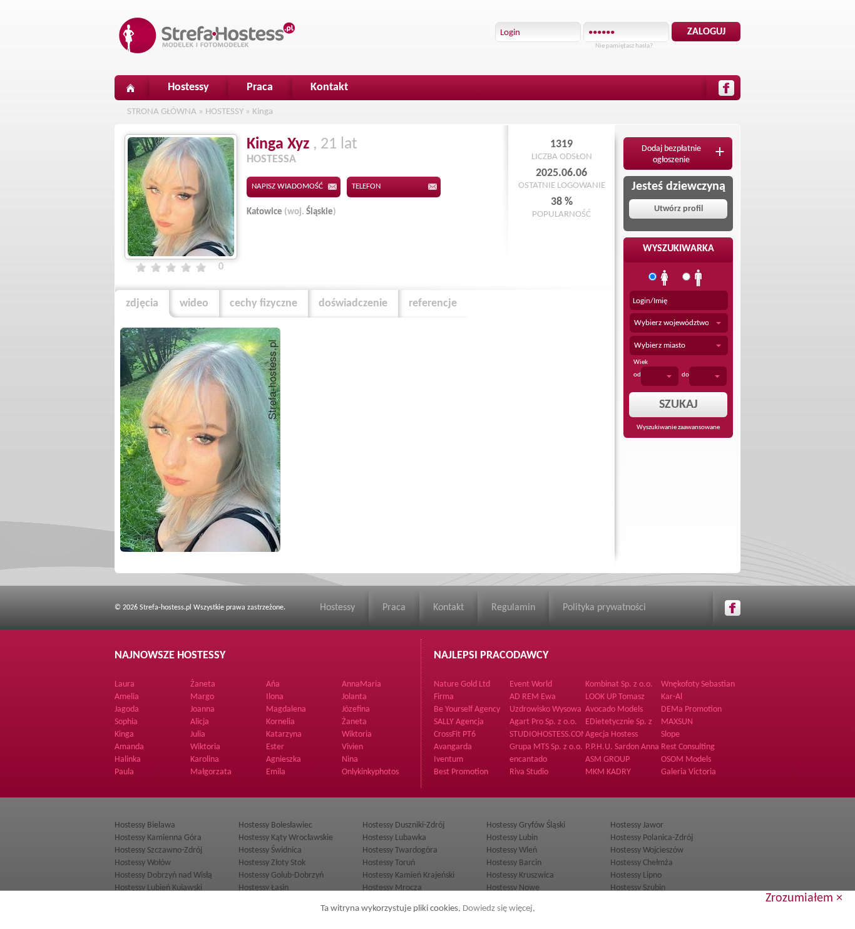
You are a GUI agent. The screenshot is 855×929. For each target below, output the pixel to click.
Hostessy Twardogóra (400, 850)
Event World (530, 684)
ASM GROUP (607, 759)
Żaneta (202, 684)
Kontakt (329, 87)
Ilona (275, 697)
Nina (350, 759)
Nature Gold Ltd (462, 684)
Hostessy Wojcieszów (646, 850)
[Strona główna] (130, 87)
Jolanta (354, 697)
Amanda (129, 747)
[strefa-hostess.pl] (207, 35)
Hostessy (188, 87)
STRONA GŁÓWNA (162, 112)
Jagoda (127, 709)
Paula (124, 772)
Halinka (128, 759)
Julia (197, 734)
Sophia (126, 722)
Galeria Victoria (688, 772)
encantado (528, 759)
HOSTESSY (224, 112)
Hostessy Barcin (513, 863)
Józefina (356, 709)
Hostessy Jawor (636, 825)
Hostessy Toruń (388, 863)
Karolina (204, 759)
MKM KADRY (608, 772)
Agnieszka (283, 759)
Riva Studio (528, 772)
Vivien (352, 747)
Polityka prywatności (604, 608)
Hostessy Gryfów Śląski (525, 825)
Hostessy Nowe (513, 888)
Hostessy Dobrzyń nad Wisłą (163, 875)
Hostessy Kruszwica (520, 875)
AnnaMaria (361, 684)
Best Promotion (461, 772)
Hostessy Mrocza (392, 888)
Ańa (273, 684)
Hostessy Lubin (512, 838)
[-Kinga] (200, 440)
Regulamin (513, 608)
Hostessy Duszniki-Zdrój (403, 825)
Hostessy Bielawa (145, 825)
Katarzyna (284, 734)
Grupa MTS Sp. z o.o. (546, 747)
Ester (275, 747)
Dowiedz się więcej (498, 908)
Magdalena (286, 709)
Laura (125, 684)
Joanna (202, 709)
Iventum (448, 759)
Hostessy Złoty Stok (271, 863)
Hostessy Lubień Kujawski (158, 888)
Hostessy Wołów (143, 863)
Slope (670, 734)
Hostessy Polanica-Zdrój (651, 838)
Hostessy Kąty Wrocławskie (285, 838)
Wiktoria (357, 734)
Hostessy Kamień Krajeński (408, 875)
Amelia (127, 697)
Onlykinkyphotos (370, 772)
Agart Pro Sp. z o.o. (543, 722)
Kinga (262, 112)
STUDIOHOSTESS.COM (548, 734)
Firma (444, 697)
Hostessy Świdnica (270, 850)
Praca (260, 87)
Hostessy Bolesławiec (275, 825)
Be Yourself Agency (467, 709)
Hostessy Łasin (263, 888)
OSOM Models (686, 759)
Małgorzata (211, 772)
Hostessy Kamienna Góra (158, 838)
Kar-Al (671, 697)
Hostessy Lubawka (394, 838)
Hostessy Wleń (511, 850)
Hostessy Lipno (636, 875)
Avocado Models (614, 709)
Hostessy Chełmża (641, 863)
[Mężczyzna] (699, 278)
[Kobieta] (665, 278)
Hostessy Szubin (637, 888)
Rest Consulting (688, 747)
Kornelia (280, 722)
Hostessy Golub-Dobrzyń (281, 875)
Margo (202, 697)
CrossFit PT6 (455, 734)
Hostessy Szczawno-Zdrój (158, 850)
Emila (275, 772)
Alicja (199, 722)
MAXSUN (677, 722)
